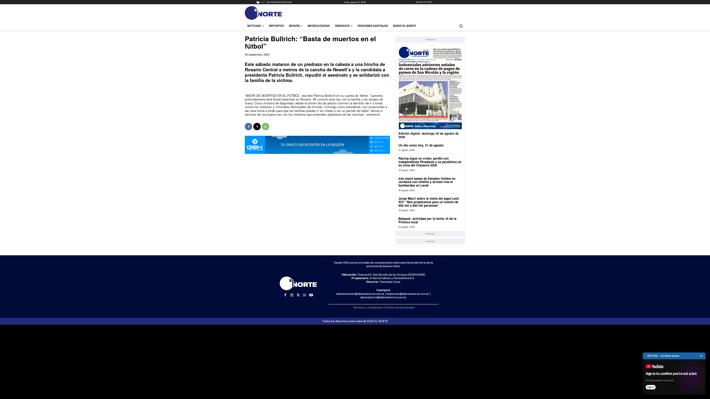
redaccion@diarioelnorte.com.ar (408, 294)
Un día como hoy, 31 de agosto (421, 145)
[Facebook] (248, 126)
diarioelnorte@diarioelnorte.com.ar (383, 297)
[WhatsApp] (265, 126)
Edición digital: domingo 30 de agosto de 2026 (428, 135)
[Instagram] (292, 295)
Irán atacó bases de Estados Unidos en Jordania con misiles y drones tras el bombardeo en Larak (426, 181)
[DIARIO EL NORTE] (278, 13)
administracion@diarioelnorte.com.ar (360, 294)
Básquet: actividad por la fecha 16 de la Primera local (427, 220)
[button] (460, 25)
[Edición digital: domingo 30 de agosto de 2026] (430, 87)
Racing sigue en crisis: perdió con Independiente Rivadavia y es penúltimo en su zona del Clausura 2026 (429, 161)
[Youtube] (311, 295)
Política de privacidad (400, 307)
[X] (257, 126)
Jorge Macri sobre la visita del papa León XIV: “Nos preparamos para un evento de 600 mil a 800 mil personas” (428, 201)
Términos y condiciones (368, 307)
